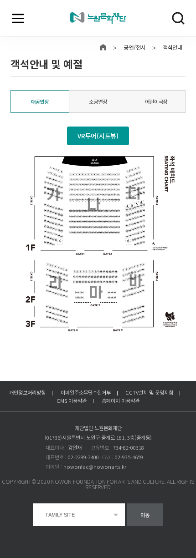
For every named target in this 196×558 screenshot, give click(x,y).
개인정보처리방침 (27, 392)
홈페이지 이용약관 (120, 400)
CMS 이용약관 (72, 400)
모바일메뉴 (17, 18)
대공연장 (40, 101)
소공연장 (98, 101)
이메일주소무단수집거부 (86, 392)
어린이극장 (156, 101)
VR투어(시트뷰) (98, 135)
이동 (145, 514)
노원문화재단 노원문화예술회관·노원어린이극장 (98, 18)
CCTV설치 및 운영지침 (149, 392)
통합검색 (178, 18)
